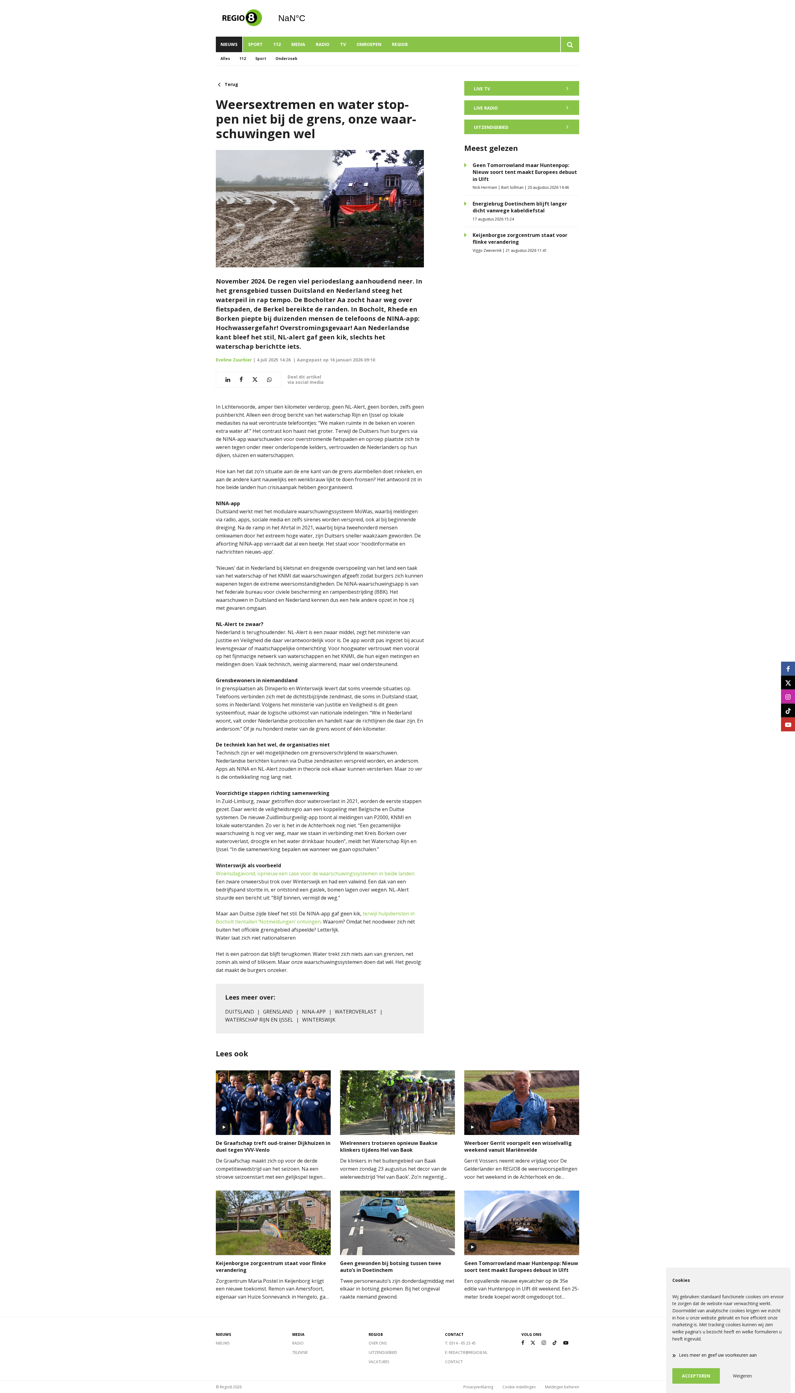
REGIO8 (399, 44)
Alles (225, 58)
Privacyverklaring (478, 1387)
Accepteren (696, 1376)
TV (343, 44)
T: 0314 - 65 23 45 (460, 1343)
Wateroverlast (356, 1011)
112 (277, 44)
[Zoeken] (569, 44)
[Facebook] (522, 1342)
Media (298, 44)
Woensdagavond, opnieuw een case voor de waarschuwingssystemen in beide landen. (315, 873)
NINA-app (314, 1011)
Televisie (300, 1352)
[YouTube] (565, 1342)
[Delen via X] (255, 379)
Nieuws (229, 44)
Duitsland (239, 1011)
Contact (454, 1361)
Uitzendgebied (383, 1352)
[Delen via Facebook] (241, 379)
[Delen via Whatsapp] (269, 379)
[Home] (242, 18)
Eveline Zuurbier (234, 360)
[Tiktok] (554, 1342)
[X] (532, 1342)
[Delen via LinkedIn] (228, 379)
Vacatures (379, 1361)
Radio (322, 44)
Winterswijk (318, 1019)
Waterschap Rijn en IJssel (259, 1019)
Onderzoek (286, 58)
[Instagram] (544, 1342)
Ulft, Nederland (307, 18)
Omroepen (369, 44)
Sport (255, 44)
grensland (278, 1011)
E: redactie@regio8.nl (466, 1352)
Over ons (378, 1343)
